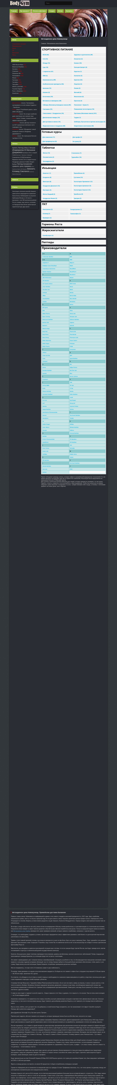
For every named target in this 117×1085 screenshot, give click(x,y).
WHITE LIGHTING (17, 86)
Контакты (69, 11)
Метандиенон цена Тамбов (21, 931)
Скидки (51, 11)
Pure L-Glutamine (17, 91)
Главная (14, 11)
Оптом (60, 11)
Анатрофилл (16, 75)
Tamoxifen (15, 84)
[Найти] (70, 3)
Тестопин (15, 80)
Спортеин (15, 71)
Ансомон (15, 69)
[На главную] (20, 3)
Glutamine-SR (16, 73)
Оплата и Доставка (39, 11)
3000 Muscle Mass (17, 64)
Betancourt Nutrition (18, 67)
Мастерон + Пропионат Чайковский (24, 155)
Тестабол (15, 82)
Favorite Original (17, 89)
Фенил (14, 78)
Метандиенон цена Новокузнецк (57, 43)
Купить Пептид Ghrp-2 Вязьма (23, 148)
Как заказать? (24, 11)
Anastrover (15, 93)
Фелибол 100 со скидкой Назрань (27, 159)
